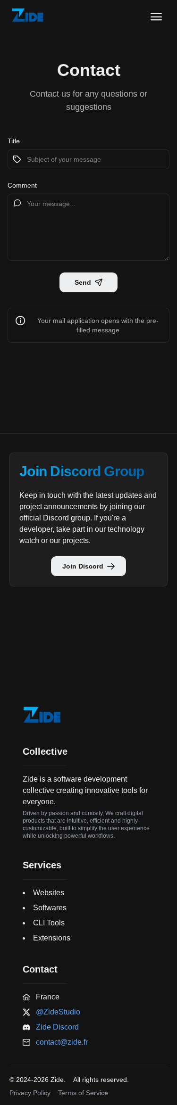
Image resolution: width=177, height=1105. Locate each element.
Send (83, 282)
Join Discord (82, 566)
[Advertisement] (88, 635)
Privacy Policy (30, 1093)
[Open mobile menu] (156, 17)
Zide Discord (57, 1027)
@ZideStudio (58, 1012)
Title (14, 141)
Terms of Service (83, 1093)
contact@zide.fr (62, 1042)
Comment (22, 185)
